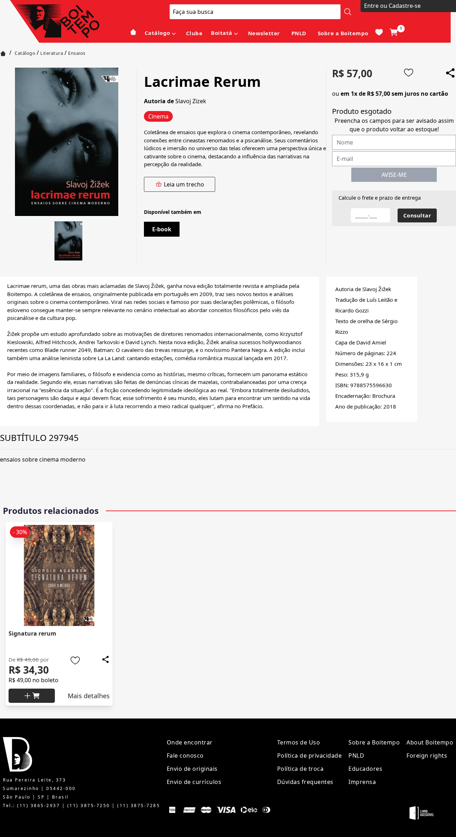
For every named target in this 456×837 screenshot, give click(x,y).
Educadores (365, 769)
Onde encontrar (190, 742)
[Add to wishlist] (408, 72)
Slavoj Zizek (190, 101)
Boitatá (221, 32)
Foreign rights (426, 755)
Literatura (51, 53)
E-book (161, 229)
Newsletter (264, 33)
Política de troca (300, 769)
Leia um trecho (184, 184)
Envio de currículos (194, 782)
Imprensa (362, 782)
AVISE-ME (394, 175)
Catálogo (157, 32)
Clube (194, 33)
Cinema (158, 116)
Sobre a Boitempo (343, 33)
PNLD (298, 33)
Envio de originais (192, 769)
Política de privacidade (309, 755)
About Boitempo (429, 742)
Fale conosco (185, 755)
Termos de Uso (298, 742)
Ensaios (77, 53)
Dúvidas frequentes (305, 782)
